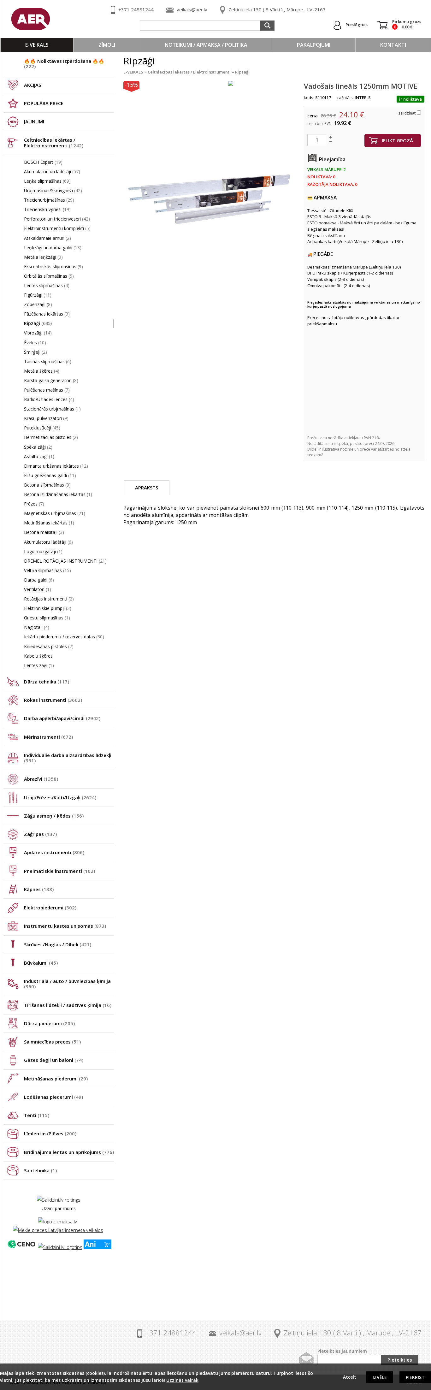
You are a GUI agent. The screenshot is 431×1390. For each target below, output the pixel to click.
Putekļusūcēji (42, 428)
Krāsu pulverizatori (46, 418)
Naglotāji (36, 627)
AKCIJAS (32, 85)
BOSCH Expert (43, 162)
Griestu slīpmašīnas (47, 618)
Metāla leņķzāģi (43, 257)
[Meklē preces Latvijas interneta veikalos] (58, 1230)
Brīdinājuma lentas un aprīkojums (69, 1152)
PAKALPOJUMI (313, 44)
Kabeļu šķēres (38, 656)
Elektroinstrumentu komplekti (57, 228)
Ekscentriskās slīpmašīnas (53, 266)
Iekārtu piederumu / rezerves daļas (64, 637)
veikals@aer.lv (192, 9)
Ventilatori (37, 589)
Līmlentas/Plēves (50, 1133)
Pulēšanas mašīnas (47, 390)
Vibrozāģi (38, 333)
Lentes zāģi (39, 665)
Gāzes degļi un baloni (53, 1060)
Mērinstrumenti (48, 737)
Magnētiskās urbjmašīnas (54, 513)
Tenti (36, 1115)
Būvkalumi (41, 963)
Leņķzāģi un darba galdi (52, 248)
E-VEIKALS (37, 44)
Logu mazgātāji (43, 551)
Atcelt (349, 1377)
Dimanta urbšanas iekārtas (56, 466)
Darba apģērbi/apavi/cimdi (62, 718)
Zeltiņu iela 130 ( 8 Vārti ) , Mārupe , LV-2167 (277, 9)
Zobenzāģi (38, 304)
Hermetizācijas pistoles (51, 437)
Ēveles (35, 343)
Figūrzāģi (37, 295)
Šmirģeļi (35, 352)
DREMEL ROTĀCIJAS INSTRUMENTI (65, 561)
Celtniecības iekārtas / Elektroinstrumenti (53, 142)
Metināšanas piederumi (56, 1078)
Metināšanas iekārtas (49, 523)
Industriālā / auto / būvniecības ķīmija (67, 984)
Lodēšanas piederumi (53, 1097)
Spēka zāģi (38, 447)
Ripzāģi (38, 323)
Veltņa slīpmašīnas (47, 570)
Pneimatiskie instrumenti (59, 871)
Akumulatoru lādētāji (48, 542)
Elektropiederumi (50, 907)
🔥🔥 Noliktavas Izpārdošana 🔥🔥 (64, 63)
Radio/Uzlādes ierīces (49, 399)
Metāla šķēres (41, 371)
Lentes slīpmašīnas (46, 285)
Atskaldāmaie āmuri (47, 238)
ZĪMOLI (106, 44)
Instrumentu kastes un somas (65, 926)
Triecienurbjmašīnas (49, 200)
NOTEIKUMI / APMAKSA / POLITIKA (206, 44)
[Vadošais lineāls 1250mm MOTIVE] (210, 200)
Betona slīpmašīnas (47, 485)
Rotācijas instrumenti (49, 599)
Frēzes (34, 504)
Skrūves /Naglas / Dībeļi (57, 944)
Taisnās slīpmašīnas (47, 361)
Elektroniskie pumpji (47, 608)
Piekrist (415, 1377)
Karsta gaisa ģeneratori (51, 380)
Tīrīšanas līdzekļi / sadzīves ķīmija (67, 1005)
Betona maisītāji (44, 532)
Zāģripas (40, 834)
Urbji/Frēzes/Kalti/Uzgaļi (60, 797)
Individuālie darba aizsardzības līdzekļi (67, 758)
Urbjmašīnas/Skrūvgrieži (53, 190)
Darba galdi (39, 580)
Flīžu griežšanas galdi (50, 475)
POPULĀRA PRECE (43, 103)
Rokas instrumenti (53, 700)
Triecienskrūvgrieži (47, 209)
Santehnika (40, 1170)
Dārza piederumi (49, 1023)
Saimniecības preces (52, 1041)
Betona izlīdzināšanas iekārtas (58, 494)
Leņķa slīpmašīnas (47, 181)
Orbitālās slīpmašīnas (49, 276)
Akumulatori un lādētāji (52, 171)
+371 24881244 (136, 9)
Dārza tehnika (46, 681)
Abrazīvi (41, 779)
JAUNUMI (34, 121)
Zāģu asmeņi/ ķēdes (54, 816)
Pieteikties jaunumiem (342, 1351)
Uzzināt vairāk (182, 1380)
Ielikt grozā (397, 140)
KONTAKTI (393, 44)
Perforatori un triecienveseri (57, 219)
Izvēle (380, 1377)
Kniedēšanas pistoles (49, 646)
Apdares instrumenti (54, 852)
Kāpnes (39, 889)
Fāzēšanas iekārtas (47, 314)
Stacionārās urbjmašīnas (52, 409)
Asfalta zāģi (39, 456)
